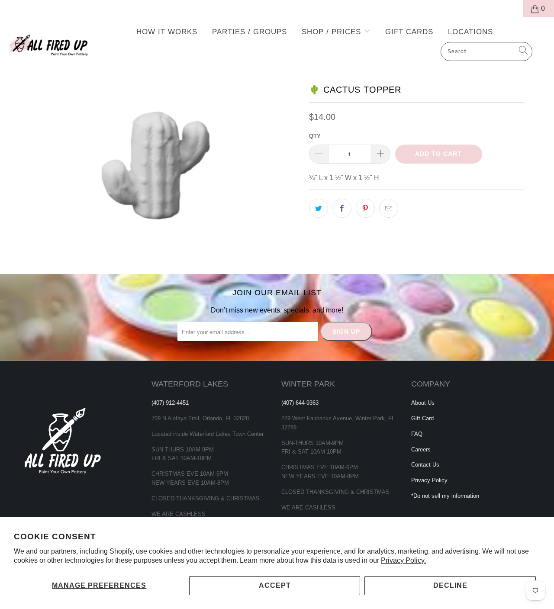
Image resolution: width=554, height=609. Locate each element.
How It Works (166, 32)
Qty (315, 136)
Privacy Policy (429, 480)
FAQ (416, 434)
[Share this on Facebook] (341, 208)
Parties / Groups (249, 32)
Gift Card (422, 418)
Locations (470, 32)
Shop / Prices (333, 32)
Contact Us (425, 464)
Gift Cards (409, 32)
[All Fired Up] (49, 42)
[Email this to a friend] (388, 208)
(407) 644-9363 (300, 403)
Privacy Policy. (403, 560)
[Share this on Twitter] (318, 208)
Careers (421, 449)
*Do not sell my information (445, 496)
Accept (275, 585)
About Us (423, 403)
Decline (450, 585)
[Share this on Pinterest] (365, 208)
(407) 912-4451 (170, 403)
